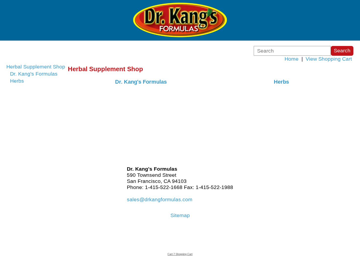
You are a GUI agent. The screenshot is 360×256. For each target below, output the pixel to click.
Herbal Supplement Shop (35, 67)
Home (292, 59)
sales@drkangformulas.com (159, 199)
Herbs (17, 81)
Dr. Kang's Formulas (34, 74)
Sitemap (180, 215)
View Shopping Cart (329, 59)
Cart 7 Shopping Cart (180, 254)
